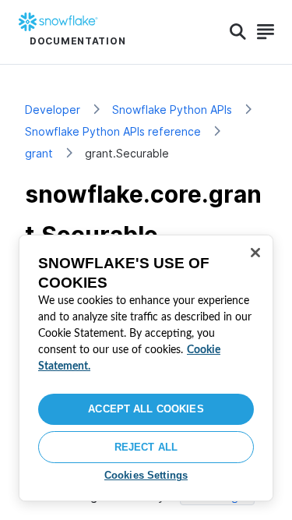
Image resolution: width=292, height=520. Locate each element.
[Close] (255, 252)
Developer (52, 109)
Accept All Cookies (145, 409)
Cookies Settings (146, 475)
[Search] (237, 32)
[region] (146, 368)
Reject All (146, 447)
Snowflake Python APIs (172, 109)
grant (39, 153)
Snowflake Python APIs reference (113, 131)
